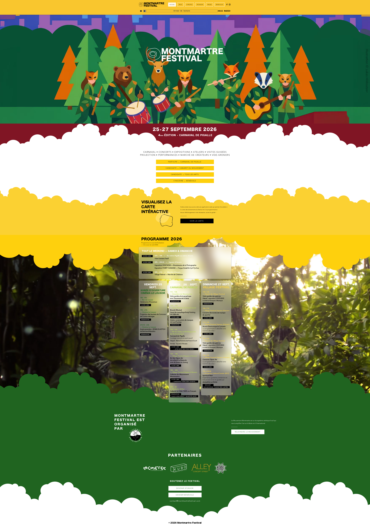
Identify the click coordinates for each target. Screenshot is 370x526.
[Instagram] (229, 4)
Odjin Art (175, 314)
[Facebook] (227, 4)
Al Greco (177, 362)
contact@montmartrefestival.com (185, 501)
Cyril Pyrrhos (176, 322)
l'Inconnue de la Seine (181, 298)
